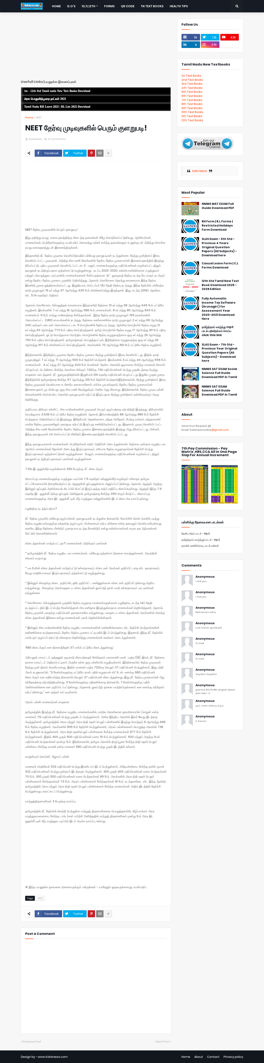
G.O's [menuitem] (71, 6)
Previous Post (32, 1042)
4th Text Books (192, 88)
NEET (39, 117)
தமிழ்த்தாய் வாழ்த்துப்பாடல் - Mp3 (201, 540)
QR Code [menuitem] (127, 6)
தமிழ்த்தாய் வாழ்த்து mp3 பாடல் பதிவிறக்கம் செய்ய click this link (217, 331)
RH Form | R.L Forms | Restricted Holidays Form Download (217, 225)
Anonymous (205, 577)
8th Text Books (192, 104)
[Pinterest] (91, 153)
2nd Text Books (192, 80)
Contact (213, 1057)
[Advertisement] (96, 47)
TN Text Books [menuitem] (152, 6)
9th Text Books (192, 108)
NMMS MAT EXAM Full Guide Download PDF (218, 206)
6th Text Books (192, 96)
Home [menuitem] (56, 6)
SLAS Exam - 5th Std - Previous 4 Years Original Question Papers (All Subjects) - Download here (219, 247)
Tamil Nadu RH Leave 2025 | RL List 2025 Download (57, 106)
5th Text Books (192, 92)
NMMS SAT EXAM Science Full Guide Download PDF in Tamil (219, 391)
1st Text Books (191, 76)
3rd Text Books (192, 84)
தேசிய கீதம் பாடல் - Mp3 (196, 534)
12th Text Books (192, 120)
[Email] (100, 153)
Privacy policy (233, 1057)
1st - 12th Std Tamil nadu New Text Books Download (57, 91)
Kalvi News (199, 171)
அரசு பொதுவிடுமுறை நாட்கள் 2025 (45, 98)
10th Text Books (192, 112)
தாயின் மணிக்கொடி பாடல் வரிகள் (200, 546)
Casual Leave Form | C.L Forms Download (220, 265)
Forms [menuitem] (109, 6)
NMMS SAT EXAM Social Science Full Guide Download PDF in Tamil (219, 373)
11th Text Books (192, 116)
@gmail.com (220, 430)
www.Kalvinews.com (53, 1057)
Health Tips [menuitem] (179, 6)
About (198, 1057)
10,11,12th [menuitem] (88, 6)
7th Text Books (192, 100)
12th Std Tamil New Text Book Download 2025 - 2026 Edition (220, 285)
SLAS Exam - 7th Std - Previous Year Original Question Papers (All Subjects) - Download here (219, 353)
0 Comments (57, 139)
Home (29, 117)
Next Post (162, 1042)
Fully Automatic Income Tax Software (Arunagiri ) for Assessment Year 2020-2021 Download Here (219, 309)
